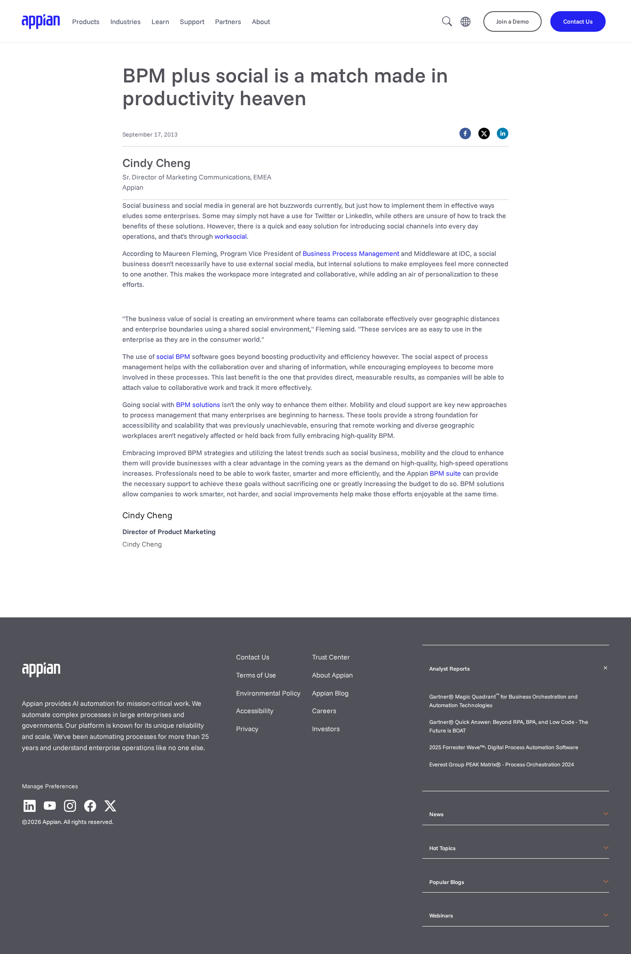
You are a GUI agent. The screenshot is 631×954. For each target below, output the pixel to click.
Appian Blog (330, 693)
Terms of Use (256, 675)
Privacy (247, 728)
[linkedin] (503, 134)
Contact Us (252, 657)
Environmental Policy (268, 693)
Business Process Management (351, 253)
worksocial (231, 236)
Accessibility (254, 710)
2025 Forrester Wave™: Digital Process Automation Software (503, 747)
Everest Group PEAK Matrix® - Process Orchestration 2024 (501, 764)
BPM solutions (198, 404)
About (261, 21)
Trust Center (331, 657)
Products (86, 21)
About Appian (332, 675)
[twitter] (484, 134)
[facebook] (465, 134)
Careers (324, 710)
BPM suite (445, 473)
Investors (326, 728)
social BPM (173, 356)
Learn (160, 21)
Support (192, 21)
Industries (125, 21)
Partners (228, 21)
